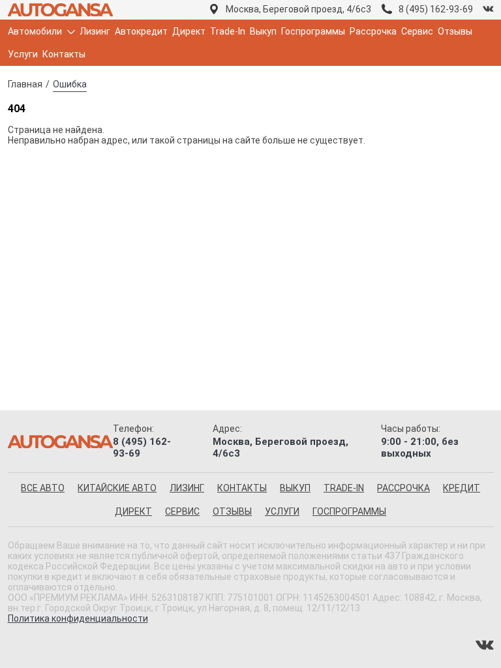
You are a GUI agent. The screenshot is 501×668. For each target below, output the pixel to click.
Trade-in (344, 488)
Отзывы (455, 31)
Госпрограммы (313, 31)
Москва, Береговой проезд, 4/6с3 (298, 9)
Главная (25, 84)
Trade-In (227, 31)
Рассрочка (373, 31)
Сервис (417, 31)
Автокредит (141, 31)
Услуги (23, 54)
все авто (43, 488)
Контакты (63, 54)
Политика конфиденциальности (78, 618)
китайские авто (117, 488)
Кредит (461, 488)
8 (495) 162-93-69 (436, 9)
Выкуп (263, 31)
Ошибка (70, 84)
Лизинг (95, 31)
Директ (188, 31)
